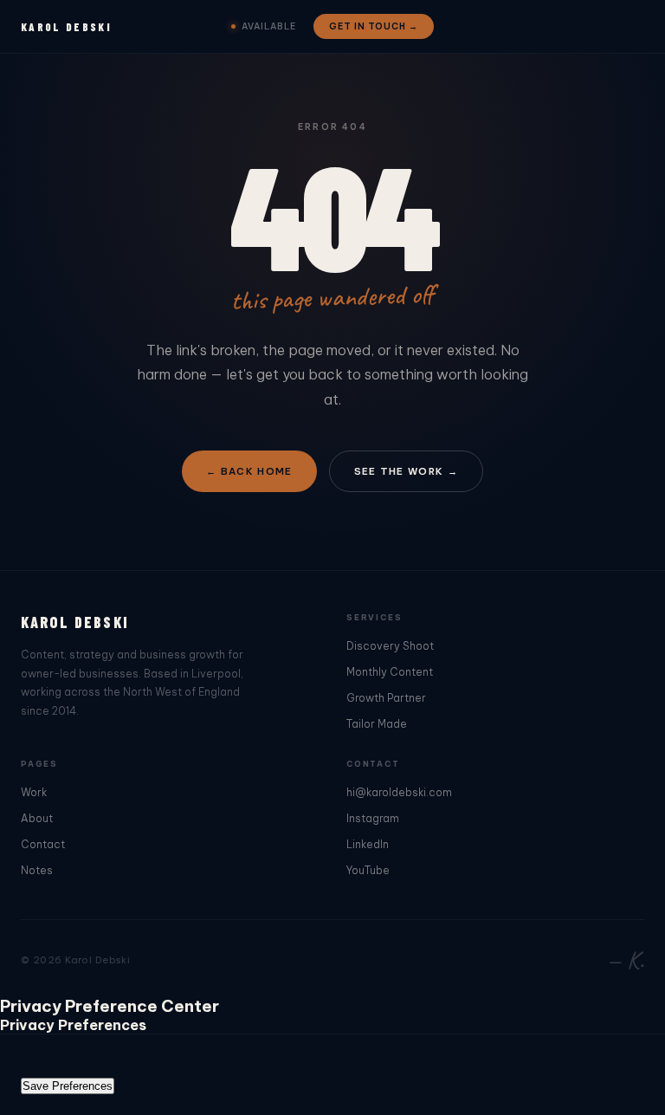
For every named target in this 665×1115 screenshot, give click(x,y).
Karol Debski (66, 27)
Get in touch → (373, 26)
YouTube (368, 870)
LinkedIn (367, 844)
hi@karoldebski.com (399, 792)
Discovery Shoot (390, 645)
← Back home (249, 471)
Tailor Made (376, 723)
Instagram (372, 818)
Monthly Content (389, 671)
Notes (37, 870)
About (37, 818)
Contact (43, 844)
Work (34, 792)
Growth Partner (386, 697)
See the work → (406, 471)
